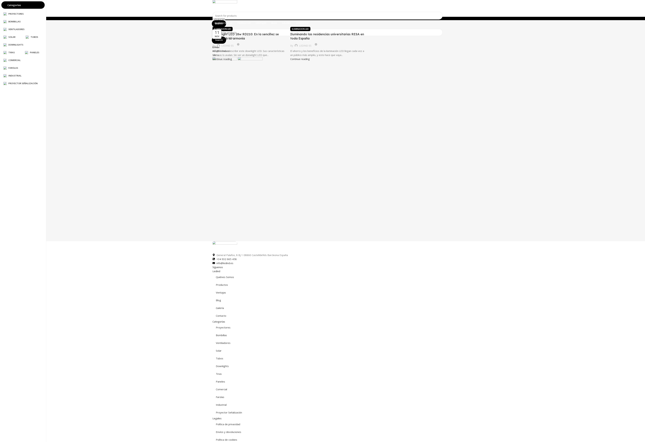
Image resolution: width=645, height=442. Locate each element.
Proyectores (223, 327)
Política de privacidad (228, 424)
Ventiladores (223, 343)
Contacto (221, 315)
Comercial (221, 389)
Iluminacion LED (222, 29)
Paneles (220, 381)
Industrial (221, 404)
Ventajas (221, 292)
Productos (222, 284)
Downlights (222, 366)
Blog (218, 300)
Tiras (219, 373)
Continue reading (222, 59)
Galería (220, 308)
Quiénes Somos (225, 277)
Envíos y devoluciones (228, 432)
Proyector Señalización (229, 412)
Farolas (220, 397)
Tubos (219, 358)
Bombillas (221, 335)
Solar (219, 350)
